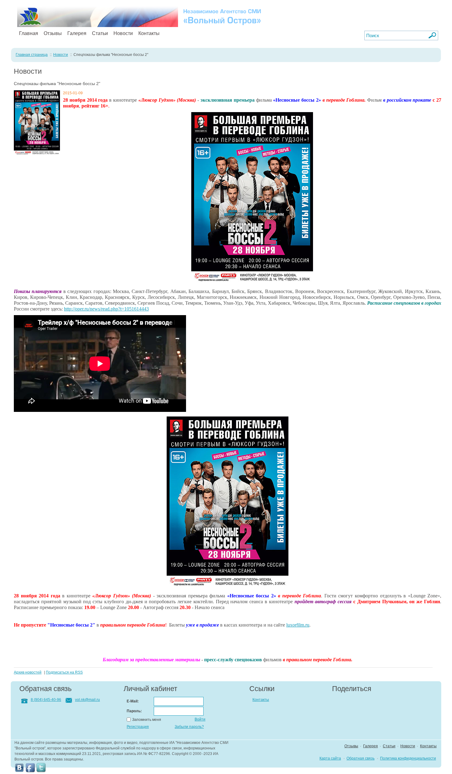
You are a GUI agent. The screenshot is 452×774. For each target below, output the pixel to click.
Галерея (76, 33)
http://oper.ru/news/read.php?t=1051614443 (106, 308)
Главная (28, 33)
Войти (200, 719)
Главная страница (32, 55)
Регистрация (138, 727)
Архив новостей (28, 672)
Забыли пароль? (189, 727)
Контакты (149, 33)
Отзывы (53, 33)
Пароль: (134, 711)
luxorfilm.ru (297, 624)
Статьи (100, 33)
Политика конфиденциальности (408, 758)
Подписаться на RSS (64, 672)
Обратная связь (361, 758)
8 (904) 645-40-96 (46, 700)
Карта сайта (330, 758)
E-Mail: (133, 701)
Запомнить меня (146, 719)
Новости (123, 33)
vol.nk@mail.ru (87, 700)
